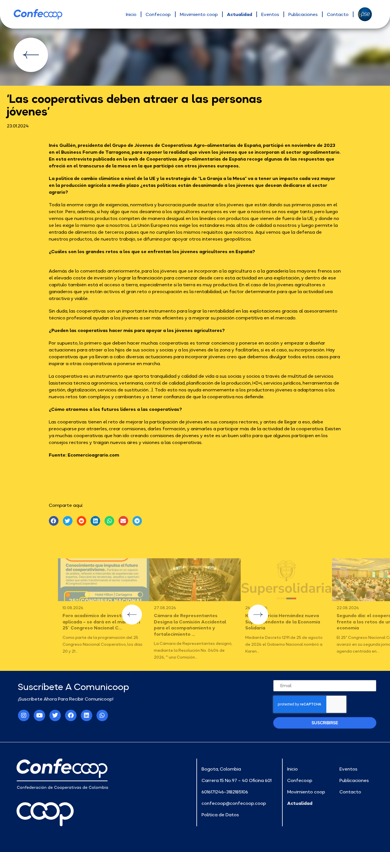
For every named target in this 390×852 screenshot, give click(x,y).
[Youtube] (39, 715)
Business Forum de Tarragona (95, 152)
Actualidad (239, 14)
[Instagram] (23, 715)
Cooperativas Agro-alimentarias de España (196, 159)
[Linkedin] (86, 715)
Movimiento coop (199, 14)
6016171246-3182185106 (225, 791)
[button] (54, 521)
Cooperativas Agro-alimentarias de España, (211, 145)
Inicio (131, 14)
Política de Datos (220, 814)
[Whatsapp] (102, 715)
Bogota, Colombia (221, 769)
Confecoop (158, 14)
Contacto (338, 14)
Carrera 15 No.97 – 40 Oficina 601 (237, 780)
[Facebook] (71, 715)
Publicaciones (303, 14)
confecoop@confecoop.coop (234, 803)
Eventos (270, 14)
